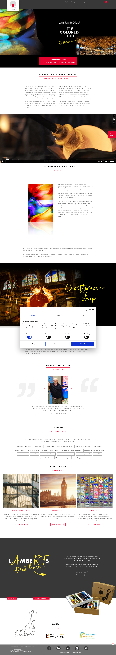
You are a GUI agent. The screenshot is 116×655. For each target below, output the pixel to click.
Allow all (82, 344)
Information (82, 7)
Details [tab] (58, 315)
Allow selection (58, 344)
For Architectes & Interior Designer (58, 61)
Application (37, 7)
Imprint (12, 651)
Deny (33, 344)
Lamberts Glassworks (66, 7)
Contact (103, 7)
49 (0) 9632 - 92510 (18, 650)
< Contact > (12, 598)
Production (50, 7)
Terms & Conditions (27, 651)
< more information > (21, 524)
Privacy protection (18, 651)
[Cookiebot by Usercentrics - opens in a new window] (86, 310)
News (93, 7)
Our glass (25, 7)
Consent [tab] (32, 315)
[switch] (48, 337)
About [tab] (83, 315)
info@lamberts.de (17, 649)
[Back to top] (113, 643)
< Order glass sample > (41, 598)
